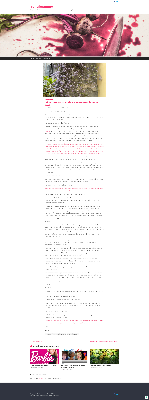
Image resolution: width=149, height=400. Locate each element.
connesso (41, 378)
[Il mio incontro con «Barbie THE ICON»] (44, 350)
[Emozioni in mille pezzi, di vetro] (104, 350)
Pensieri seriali (48, 99)
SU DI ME (38, 58)
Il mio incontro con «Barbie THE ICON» (44, 365)
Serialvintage (47, 58)
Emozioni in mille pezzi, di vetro (101, 365)
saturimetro (100, 136)
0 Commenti (65, 107)
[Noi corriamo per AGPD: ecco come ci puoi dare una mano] (74, 350)
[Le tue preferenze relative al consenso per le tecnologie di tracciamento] (146, 397)
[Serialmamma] (74, 15)
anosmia (47, 131)
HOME (32, 58)
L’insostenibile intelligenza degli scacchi (104, 342)
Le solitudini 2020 (37, 342)
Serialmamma (41, 6)
